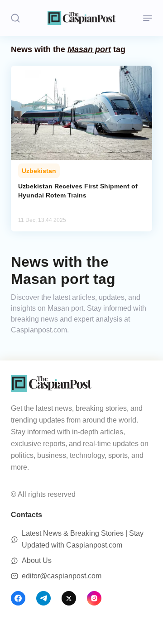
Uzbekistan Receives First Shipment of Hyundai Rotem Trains (78, 191)
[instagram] (94, 598)
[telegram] (43, 598)
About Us (37, 560)
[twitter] (69, 598)
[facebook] (18, 598)
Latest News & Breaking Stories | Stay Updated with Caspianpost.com (83, 539)
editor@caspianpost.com (61, 576)
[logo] (81, 18)
